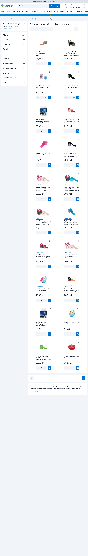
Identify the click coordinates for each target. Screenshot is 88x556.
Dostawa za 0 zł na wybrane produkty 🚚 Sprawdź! (44, 1)
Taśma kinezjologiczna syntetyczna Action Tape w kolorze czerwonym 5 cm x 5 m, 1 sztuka (43, 256)
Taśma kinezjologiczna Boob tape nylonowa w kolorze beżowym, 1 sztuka (71, 256)
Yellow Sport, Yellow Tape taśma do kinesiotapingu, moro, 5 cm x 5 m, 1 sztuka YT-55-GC (71, 53)
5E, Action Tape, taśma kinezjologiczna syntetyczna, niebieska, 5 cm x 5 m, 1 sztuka (71, 222)
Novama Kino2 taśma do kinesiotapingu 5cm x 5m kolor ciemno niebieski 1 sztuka (42, 324)
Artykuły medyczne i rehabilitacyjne (27, 19)
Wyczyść (23, 35)
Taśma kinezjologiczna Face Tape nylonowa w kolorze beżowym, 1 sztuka (43, 189)
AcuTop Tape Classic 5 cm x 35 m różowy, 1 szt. (43, 289)
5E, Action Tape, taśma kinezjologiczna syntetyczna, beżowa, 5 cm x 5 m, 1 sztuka (71, 290)
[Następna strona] (83, 29)
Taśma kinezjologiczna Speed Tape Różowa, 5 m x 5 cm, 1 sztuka (43, 155)
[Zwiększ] (45, 63)
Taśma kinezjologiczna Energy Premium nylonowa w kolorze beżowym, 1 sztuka (43, 222)
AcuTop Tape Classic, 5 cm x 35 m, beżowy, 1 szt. (71, 323)
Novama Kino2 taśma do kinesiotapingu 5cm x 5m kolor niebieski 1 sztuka (42, 121)
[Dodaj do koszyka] (49, 63)
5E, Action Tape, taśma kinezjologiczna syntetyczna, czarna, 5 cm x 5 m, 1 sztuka (71, 155)
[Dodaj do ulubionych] (49, 38)
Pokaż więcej (34, 391)
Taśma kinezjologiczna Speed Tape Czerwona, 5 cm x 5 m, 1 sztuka (71, 121)
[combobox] (34, 6)
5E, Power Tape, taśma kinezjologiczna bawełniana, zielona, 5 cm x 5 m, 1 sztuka (43, 358)
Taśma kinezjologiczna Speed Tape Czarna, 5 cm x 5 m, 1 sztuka (71, 87)
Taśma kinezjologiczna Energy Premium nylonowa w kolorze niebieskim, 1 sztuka (71, 189)
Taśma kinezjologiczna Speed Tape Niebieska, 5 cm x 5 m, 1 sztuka (43, 87)
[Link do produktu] (43, 51)
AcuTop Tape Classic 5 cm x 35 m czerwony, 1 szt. (71, 357)
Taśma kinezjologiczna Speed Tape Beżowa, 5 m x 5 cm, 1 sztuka (43, 53)
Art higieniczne (12, 19)
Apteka (3, 19)
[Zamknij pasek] (84, 15)
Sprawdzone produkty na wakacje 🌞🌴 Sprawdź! (43, 15)
